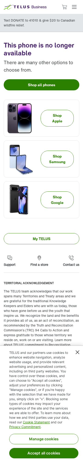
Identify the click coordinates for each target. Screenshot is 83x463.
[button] (74, 7)
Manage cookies (44, 439)
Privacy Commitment (25, 427)
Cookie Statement (36, 422)
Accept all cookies (43, 453)
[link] (41, 84)
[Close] (77, 352)
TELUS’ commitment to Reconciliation (41, 344)
